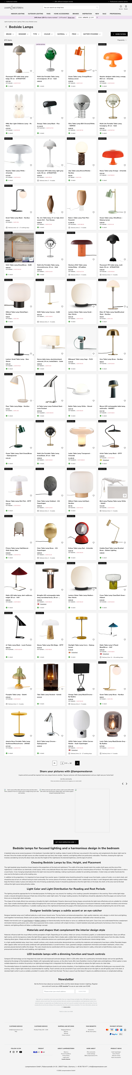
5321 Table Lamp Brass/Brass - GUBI (19, 265)
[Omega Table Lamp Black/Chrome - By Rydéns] (81, 684)
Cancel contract (66, 1035)
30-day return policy (91, 1031)
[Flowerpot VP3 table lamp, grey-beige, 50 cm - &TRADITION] (19, 66)
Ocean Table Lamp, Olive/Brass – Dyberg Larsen (111, 219)
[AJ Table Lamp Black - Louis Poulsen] (19, 636)
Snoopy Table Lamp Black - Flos (48, 124)
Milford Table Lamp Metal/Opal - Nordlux (17, 313)
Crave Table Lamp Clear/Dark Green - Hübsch (113, 596)
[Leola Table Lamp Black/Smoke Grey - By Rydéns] (113, 732)
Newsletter (91, 1029)
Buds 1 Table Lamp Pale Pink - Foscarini (79, 219)
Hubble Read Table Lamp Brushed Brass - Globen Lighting (112, 549)
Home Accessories (116, 1057)
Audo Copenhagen (116, 1052)
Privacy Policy (66, 1055)
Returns (66, 1031)
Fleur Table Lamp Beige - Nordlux (17, 406)
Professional (115, 14)
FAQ (16, 1031)
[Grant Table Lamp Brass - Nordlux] (113, 684)
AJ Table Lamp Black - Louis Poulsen (18, 645)
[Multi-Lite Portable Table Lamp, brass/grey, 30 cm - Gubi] (113, 114)
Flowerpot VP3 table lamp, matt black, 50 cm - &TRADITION (111, 266)
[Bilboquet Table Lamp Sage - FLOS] (81, 349)
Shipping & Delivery (66, 1029)
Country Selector (66, 1059)
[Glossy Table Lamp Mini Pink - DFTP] (19, 491)
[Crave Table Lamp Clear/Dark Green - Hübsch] (113, 586)
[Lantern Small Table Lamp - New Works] (19, 349)
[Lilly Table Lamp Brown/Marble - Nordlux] (81, 161)
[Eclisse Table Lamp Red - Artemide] (81, 538)
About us (66, 1052)
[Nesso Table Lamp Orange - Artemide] (113, 161)
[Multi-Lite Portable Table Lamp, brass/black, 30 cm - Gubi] (50, 443)
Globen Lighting (40, 920)
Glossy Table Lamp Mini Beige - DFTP (50, 645)
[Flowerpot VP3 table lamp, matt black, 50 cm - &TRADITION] (113, 255)
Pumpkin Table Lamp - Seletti (16, 695)
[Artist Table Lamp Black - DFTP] (113, 443)
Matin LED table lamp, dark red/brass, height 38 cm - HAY (19, 596)
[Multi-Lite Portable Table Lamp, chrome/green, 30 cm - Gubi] (50, 66)
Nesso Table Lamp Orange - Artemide (113, 171)
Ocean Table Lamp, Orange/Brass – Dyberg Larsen (80, 78)
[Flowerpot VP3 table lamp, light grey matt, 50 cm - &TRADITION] (50, 161)
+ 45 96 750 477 (82, 1066)
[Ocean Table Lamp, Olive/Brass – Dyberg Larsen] (113, 208)
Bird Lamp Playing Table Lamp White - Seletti (113, 502)
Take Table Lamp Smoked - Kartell (49, 695)
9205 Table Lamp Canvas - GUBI (48, 312)
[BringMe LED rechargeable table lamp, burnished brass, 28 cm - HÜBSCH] (50, 586)
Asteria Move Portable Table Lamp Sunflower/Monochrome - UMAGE (18, 742)
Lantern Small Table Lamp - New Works (17, 360)
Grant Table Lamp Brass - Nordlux (112, 695)
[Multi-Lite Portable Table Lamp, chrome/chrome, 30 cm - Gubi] (50, 255)
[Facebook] (10, 1052)
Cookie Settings (91, 1053)
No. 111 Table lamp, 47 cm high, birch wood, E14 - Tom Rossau (50, 219)
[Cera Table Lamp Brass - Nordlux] (113, 349)
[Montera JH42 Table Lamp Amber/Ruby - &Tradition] (81, 255)
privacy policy (66, 1007)
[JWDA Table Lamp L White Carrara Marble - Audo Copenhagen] (81, 732)
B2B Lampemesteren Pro (91, 1055)
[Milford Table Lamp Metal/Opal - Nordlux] (19, 302)
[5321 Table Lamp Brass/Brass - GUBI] (19, 255)
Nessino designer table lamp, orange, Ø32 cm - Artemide (113, 78)
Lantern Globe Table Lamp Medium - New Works (81, 596)
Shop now (71, 17)
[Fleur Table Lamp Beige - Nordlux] (19, 396)
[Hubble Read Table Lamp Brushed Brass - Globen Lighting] (113, 538)
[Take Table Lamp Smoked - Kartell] (50, 684)
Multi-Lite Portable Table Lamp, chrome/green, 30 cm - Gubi (48, 78)
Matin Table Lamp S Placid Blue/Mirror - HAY (109, 646)
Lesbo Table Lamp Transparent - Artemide (79, 454)
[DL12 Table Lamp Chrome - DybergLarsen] (50, 732)
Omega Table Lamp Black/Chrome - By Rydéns (80, 696)
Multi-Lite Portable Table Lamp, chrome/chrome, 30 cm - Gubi (48, 266)
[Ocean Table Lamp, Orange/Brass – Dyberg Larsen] (81, 66)
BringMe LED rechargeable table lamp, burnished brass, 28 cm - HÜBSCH (48, 596)
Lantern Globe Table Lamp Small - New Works (80, 313)
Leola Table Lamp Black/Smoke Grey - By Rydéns (113, 742)
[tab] (10, 34)
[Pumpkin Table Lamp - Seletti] (19, 684)
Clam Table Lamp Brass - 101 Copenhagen (47, 549)
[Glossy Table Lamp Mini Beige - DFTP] (50, 636)
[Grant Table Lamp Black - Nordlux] (19, 208)
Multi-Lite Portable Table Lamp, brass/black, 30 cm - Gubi (48, 454)
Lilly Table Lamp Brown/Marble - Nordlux (79, 172)
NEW (97, 14)
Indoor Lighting (17, 21)
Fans (48, 14)
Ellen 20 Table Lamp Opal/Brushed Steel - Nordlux (112, 313)
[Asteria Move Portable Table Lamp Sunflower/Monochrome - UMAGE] (19, 732)
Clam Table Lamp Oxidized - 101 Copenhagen (48, 502)
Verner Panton (116, 1053)
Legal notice (66, 1057)
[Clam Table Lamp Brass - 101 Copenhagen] (50, 538)
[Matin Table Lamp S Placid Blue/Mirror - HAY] (113, 636)
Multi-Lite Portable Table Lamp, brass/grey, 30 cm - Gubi (111, 125)
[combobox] (71, 7)
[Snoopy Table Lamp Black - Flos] (50, 114)
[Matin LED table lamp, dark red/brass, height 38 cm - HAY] (19, 586)
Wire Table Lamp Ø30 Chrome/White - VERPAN (81, 125)
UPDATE (86, 17)
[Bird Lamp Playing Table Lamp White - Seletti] (113, 491)
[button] (31, 71)
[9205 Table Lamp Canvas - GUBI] (50, 302)
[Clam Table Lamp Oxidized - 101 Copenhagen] (50, 491)
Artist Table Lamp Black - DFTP (111, 453)
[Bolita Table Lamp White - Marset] (81, 396)
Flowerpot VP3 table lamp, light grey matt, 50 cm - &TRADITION (50, 172)
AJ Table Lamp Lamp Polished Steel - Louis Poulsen (50, 407)
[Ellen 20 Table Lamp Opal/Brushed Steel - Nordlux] (113, 302)
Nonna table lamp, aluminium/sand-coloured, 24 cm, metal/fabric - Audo (50, 360)
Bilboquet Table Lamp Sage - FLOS (80, 359)
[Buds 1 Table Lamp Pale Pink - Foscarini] (81, 208)
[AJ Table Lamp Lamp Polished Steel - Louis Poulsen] (50, 396)
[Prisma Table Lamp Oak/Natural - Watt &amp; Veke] (19, 538)
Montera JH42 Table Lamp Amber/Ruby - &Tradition (77, 266)
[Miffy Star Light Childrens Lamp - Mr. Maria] (19, 114)
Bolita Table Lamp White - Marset (80, 406)
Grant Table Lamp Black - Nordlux (18, 218)
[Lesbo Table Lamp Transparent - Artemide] (81, 443)
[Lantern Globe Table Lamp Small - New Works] (81, 302)
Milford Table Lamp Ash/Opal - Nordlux (79, 502)
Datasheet (106, 460)
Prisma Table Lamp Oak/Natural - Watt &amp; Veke (17, 549)
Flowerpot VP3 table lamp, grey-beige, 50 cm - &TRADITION (17, 78)
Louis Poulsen (28, 920)
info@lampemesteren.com (16, 1029)
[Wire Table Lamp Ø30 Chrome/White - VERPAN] (81, 114)
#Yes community (91, 1052)
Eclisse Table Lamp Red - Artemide (80, 548)
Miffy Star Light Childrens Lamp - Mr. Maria (19, 125)
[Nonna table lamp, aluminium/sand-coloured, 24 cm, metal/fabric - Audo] (50, 349)
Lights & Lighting (8, 21)
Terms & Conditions (66, 1053)
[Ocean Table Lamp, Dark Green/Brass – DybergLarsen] (19, 443)
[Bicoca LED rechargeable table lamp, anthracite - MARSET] (113, 396)
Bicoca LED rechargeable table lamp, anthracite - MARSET (112, 407)
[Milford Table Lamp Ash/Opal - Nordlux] (81, 491)
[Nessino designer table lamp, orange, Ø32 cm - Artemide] (113, 66)
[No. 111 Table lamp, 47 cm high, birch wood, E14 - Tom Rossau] (50, 208)
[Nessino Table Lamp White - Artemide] (19, 161)
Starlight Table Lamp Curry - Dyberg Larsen (81, 646)
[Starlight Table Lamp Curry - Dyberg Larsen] (81, 636)
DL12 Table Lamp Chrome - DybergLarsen (46, 742)
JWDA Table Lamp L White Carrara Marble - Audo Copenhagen (80, 742)
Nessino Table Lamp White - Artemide (16, 172)
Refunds (66, 1033)
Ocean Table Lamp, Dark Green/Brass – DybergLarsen (19, 454)
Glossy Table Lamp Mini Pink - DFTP (18, 501)
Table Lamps (25, 21)
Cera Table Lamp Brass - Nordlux (111, 359)
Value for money (116, 1055)
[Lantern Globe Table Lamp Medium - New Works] (81, 586)
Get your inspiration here (64, 842)
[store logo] (13, 7)
